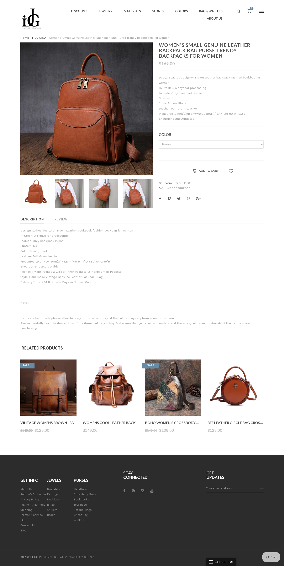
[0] (249, 12)
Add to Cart (209, 170)
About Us (26, 489)
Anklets (52, 510)
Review (60, 219)
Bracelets (53, 489)
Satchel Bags (83, 510)
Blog (23, 530)
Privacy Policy (29, 499)
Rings (51, 504)
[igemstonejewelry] (30, 19)
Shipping (26, 510)
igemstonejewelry (56, 557)
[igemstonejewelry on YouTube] (151, 491)
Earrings (53, 494)
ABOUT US (214, 18)
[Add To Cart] (48, 406)
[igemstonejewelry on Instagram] (142, 491)
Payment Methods (32, 504)
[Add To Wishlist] (231, 171)
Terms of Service (31, 515)
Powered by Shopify (81, 557)
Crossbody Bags (85, 494)
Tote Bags (80, 504)
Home (24, 38)
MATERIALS (132, 11)
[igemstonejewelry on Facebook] (124, 491)
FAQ (23, 520)
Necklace (53, 499)
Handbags (81, 489)
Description (32, 219)
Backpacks (81, 499)
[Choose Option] (111, 406)
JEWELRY (105, 11)
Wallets (79, 520)
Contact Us (28, 525)
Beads (51, 515)
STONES (158, 11)
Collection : (167, 183)
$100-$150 (39, 38)
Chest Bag (81, 515)
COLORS (181, 11)
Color (165, 135)
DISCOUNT (79, 11)
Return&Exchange (33, 494)
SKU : (162, 188)
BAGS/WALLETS (210, 11)
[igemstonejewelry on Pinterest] (133, 491)
